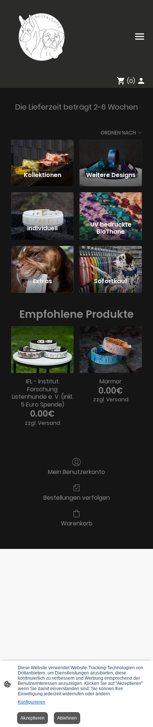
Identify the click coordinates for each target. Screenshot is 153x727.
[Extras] (42, 258)
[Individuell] (42, 205)
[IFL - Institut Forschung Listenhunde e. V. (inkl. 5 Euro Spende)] (42, 349)
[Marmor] (110, 349)
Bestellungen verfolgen (76, 497)
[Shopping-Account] (141, 80)
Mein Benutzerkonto (76, 471)
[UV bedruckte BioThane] (110, 205)
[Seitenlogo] (41, 36)
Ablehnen (67, 718)
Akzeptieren (32, 718)
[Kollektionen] (42, 152)
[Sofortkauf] (110, 258)
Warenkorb (76, 523)
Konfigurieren (31, 702)
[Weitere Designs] (110, 152)
